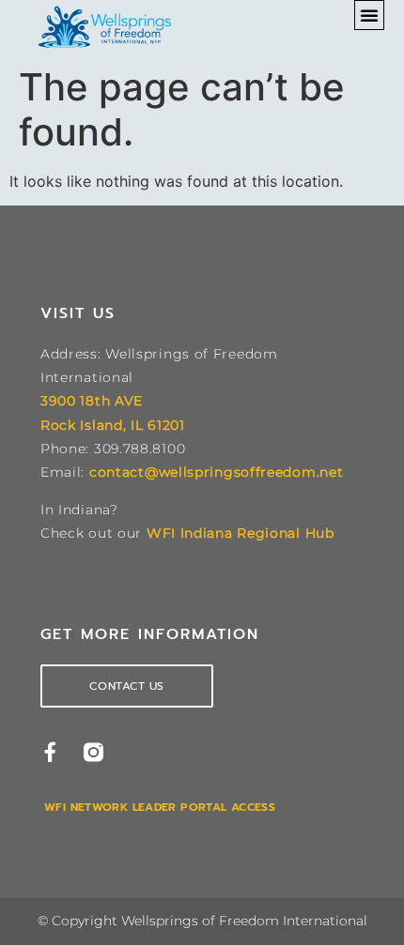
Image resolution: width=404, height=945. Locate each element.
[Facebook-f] (50, 752)
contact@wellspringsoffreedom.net (216, 472)
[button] (369, 15)
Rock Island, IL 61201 (112, 425)
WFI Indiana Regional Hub (240, 533)
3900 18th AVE (91, 400)
